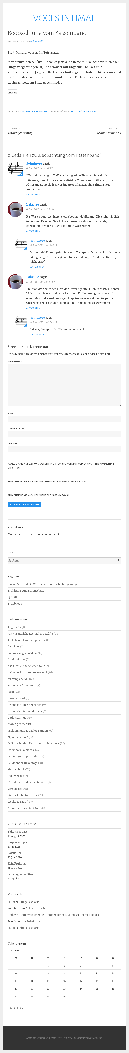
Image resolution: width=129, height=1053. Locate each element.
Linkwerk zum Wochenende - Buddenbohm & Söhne (41, 914)
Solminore (34, 163)
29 (48, 996)
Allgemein (14, 627)
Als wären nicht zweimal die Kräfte (30, 633)
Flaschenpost (16, 698)
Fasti (11, 691)
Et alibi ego (15, 603)
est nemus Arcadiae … (22, 685)
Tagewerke (15, 775)
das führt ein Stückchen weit (26, 666)
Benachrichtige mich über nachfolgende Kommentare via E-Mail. (48, 481)
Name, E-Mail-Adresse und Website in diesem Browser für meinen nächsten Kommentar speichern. (61, 466)
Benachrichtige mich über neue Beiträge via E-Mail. (39, 495)
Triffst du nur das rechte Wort (27, 782)
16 (64, 981)
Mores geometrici (19, 724)
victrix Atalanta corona (23, 795)
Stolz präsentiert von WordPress (44, 1038)
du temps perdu (18, 679)
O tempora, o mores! (34, 111)
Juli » (20, 1008)
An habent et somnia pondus (26, 640)
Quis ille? (13, 597)
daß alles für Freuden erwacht (27, 672)
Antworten (33, 194)
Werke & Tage (17, 801)
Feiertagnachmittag (20, 874)
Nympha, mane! (18, 737)
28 (32, 996)
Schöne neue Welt (87, 111)
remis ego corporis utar (23, 756)
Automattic (95, 1038)
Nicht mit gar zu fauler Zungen (28, 730)
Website (12, 444)
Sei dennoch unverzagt (22, 763)
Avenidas (13, 646)
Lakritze (32, 204)
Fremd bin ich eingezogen (24, 704)
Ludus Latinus (17, 717)
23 (64, 988)
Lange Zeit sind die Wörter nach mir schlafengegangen (43, 584)
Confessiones (16, 659)
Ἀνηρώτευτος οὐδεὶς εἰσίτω (23, 808)
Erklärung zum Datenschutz (26, 590)
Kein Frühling (17, 863)
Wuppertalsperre (19, 842)
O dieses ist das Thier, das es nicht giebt (33, 743)
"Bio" (72, 111)
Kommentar (16, 361)
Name (11, 414)
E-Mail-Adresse (17, 429)
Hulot (11, 902)
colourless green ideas (22, 653)
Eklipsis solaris (18, 831)
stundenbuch (16, 769)
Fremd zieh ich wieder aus (25, 711)
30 (64, 996)
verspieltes (15, 788)
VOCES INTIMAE (64, 18)
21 (32, 988)
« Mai (11, 1008)
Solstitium (14, 853)
